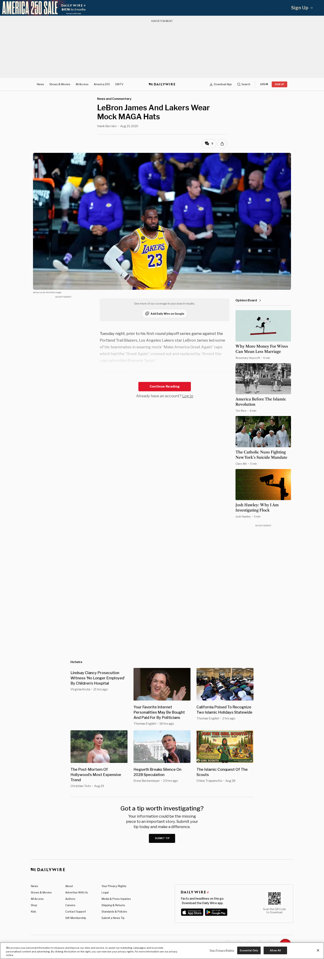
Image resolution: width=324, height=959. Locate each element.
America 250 (102, 84)
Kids (33, 911)
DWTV (119, 84)
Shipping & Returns (113, 905)
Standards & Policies (114, 911)
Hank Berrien (106, 126)
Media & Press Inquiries (116, 898)
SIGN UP (279, 84)
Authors (70, 898)
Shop (34, 905)
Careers (70, 905)
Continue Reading (165, 386)
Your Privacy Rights (113, 886)
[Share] (222, 143)
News (40, 84)
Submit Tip (162, 838)
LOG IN (264, 84)
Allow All (275, 950)
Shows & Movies (59, 84)
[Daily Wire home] (162, 84)
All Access (82, 84)
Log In (187, 396)
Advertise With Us (76, 892)
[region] (162, 950)
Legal (105, 892)
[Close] (318, 950)
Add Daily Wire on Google (167, 313)
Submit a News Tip (112, 917)
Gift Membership (75, 917)
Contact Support (75, 911)
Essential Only (249, 950)
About (69, 886)
